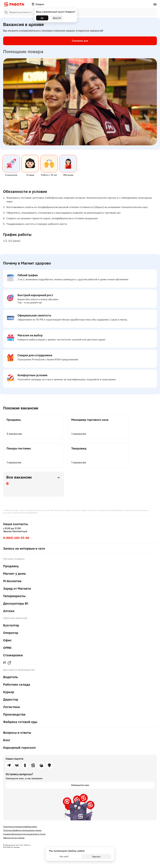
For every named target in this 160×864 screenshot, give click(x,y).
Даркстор (10, 699)
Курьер (8, 692)
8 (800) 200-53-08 (16, 537)
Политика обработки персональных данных (22, 830)
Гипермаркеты (14, 596)
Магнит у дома (14, 573)
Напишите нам (80, 785)
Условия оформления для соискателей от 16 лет (24, 834)
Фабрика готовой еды (20, 722)
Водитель (10, 677)
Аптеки (8, 611)
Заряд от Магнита (17, 588)
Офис (7, 640)
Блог (6, 740)
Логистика (11, 707)
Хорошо (96, 856)
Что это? (64, 856)
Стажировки (13, 655)
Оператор (10, 633)
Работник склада (16, 684)
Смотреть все (80, 40)
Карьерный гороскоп (19, 747)
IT (4, 663)
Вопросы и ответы (17, 733)
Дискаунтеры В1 (15, 603)
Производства (14, 714)
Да (42, 18)
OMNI (7, 648)
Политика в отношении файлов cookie (20, 827)
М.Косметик (12, 581)
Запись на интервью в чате (24, 548)
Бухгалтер (11, 625)
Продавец (11, 566)
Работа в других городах (14, 838)
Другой (57, 18)
